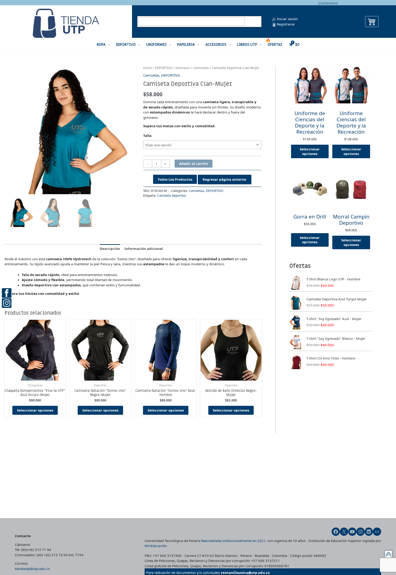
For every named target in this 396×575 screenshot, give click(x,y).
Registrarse (285, 24)
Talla (147, 135)
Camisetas (201, 68)
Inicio (147, 68)
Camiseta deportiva (171, 196)
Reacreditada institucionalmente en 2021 (233, 540)
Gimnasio (183, 68)
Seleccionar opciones (35, 410)
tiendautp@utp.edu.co (32, 568)
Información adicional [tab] (143, 248)
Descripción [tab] (110, 248)
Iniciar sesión (287, 19)
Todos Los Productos (175, 179)
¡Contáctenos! (328, 3)
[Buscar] (253, 21)
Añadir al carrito (193, 163)
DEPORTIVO (164, 68)
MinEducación (156, 545)
